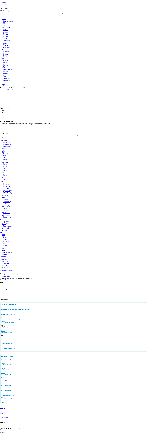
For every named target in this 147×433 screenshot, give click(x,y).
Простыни (4, 29)
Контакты (1, 413)
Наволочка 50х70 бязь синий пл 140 (7, 375)
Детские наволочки (5, 61)
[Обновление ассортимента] (4, 279)
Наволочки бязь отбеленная (7, 144)
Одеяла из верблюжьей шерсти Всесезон (8, 216)
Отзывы (3, 5)
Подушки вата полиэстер (6, 184)
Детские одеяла (5, 62)
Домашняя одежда (4, 63)
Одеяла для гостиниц (6, 78)
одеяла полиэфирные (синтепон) (7, 41)
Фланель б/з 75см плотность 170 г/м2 (7, 343)
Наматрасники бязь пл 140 (5, 228)
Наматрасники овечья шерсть (6, 231)
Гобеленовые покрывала (5, 258)
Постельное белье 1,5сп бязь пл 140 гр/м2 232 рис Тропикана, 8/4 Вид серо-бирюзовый (15, 309)
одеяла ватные (4, 198)
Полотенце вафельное (5, 254)
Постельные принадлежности (6, 27)
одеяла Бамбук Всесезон (6, 213)
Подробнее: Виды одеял (5, 421)
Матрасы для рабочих (6, 76)
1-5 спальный (5, 159)
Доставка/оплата (2, 409)
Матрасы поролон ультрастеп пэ (7, 226)
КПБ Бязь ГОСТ (5, 23)
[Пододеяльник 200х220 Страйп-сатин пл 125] (6, 89)
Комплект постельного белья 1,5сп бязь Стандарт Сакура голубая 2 (12, 319)
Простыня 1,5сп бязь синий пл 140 (6, 390)
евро (4, 157)
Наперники (3, 151)
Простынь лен (5, 145)
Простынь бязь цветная (6, 147)
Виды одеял (3, 418)
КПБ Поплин (3, 173)
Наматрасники (4, 49)
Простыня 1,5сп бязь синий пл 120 (6, 385)
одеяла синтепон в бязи (6, 205)
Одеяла (3, 37)
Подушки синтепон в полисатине (7, 190)
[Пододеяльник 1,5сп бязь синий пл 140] (6, 398)
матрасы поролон (5, 48)
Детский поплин (5, 240)
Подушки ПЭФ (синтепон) (6, 33)
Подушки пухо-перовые (6, 36)
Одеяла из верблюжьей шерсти (7, 44)
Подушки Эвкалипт (6, 35)
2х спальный (5, 156)
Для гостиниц (3, 84)
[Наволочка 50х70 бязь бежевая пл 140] (6, 327)
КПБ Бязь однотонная (6, 20)
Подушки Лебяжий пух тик (7, 192)
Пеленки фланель (5, 242)
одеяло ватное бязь (5, 199)
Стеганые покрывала (6, 72)
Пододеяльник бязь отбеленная (7, 150)
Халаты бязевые (4, 250)
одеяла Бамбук (4, 212)
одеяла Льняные (5, 38)
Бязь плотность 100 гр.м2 (6, 237)
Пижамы (3, 248)
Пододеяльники (5, 30)
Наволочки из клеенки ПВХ (7, 142)
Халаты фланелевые (6, 66)
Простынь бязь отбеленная (6, 146)
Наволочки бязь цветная (6, 143)
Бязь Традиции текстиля (5, 162)
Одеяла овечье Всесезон (6, 202)
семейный (4, 158)
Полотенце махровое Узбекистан (7, 69)
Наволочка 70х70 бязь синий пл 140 (7, 380)
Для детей (3, 58)
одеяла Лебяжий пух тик (6, 210)
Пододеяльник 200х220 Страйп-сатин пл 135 (6, 118)
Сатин (4, 25)
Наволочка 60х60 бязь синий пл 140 (7, 361)
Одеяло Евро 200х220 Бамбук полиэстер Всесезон (9, 304)
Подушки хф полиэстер (6, 185)
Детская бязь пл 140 (6, 241)
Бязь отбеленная (5, 55)
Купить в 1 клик (2, 109)
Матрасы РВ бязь (5, 220)
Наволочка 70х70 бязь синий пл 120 (7, 356)
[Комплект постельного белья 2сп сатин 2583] (7, 332)
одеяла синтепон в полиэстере (7, 204)
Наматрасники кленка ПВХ (7, 51)
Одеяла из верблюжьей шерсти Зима (8, 217)
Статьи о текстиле (4, 4)
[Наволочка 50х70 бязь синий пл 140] (6, 374)
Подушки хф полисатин (6, 186)
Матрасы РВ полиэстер (6, 222)
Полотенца (3, 67)
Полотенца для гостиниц (6, 80)
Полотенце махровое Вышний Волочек (8, 68)
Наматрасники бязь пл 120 (6, 50)
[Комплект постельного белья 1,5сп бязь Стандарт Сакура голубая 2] (10, 317)
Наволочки (3, 141)
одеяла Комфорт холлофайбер (6, 206)
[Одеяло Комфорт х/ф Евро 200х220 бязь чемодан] (7, 322)
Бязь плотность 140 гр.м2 (6, 236)
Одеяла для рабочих (4, 260)
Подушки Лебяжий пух (6, 34)
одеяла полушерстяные (6, 45)
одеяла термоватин (5, 39)
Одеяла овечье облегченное (7, 201)
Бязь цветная (5, 56)
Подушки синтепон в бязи (6, 191)
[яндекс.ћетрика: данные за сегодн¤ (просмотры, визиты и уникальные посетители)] (2, 432)
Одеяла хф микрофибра (6, 207)
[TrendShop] (2, 10)
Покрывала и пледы (3, 256)
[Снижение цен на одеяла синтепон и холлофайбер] (7, 270)
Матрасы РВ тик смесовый (6, 221)
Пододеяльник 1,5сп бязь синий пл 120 (7, 395)
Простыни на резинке (6, 28)
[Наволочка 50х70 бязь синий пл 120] (6, 369)
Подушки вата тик (5, 183)
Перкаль (4, 26)
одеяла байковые (4, 218)
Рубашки (4, 64)
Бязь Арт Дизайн (5, 24)
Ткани (1, 232)
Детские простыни (5, 60)
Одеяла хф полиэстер (6, 208)
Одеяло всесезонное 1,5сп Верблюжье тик (8, 348)
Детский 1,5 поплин (6, 239)
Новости (3, 3)
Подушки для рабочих (6, 74)
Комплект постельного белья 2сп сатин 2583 (8, 333)
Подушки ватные (5, 32)
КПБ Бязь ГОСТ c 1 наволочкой (6, 153)
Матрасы (3, 46)
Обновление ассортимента (4, 280)
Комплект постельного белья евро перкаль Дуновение (10, 338)
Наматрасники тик (5, 54)
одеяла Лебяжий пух (6, 42)
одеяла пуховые (5, 43)
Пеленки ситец (5, 243)
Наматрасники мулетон (6, 52)
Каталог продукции (4, 2)
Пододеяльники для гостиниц (6, 85)
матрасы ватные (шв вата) (6, 47)
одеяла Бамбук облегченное (7, 214)
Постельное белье (4, 19)
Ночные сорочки (5, 65)
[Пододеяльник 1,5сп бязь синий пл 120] (6, 393)
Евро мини (4, 172)
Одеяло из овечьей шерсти (6, 40)
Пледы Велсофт (5, 71)
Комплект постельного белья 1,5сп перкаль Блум (9, 314)
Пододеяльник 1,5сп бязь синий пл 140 (7, 400)
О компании (3, 1)
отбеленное (4, 255)
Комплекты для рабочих (5, 73)
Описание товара (3, 311)
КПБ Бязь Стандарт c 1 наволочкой (8, 21)
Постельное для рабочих (6, 75)
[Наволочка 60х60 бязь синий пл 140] (6, 359)
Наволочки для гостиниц (6, 77)
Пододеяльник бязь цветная (7, 149)
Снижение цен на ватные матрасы (5, 276)
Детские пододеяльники (5, 246)
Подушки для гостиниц (6, 79)
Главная (1, 405)
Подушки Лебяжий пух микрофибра (8, 193)
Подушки (3, 31)
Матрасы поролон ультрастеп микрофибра (8, 225)
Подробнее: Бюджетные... (5, 417)
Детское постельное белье (5, 238)
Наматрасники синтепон (6, 53)
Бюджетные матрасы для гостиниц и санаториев (8, 414)
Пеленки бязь (5, 244)
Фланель (4, 57)
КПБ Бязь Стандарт (5, 22)
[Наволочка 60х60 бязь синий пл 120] (6, 364)
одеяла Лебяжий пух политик (7, 209)
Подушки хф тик (5, 187)
